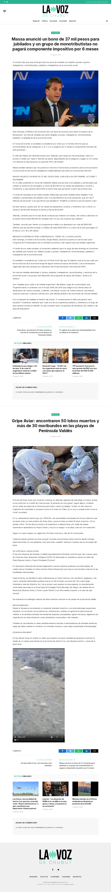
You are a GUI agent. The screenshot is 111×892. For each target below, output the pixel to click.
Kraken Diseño (69, 884)
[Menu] (4, 11)
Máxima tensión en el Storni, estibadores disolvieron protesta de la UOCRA (84, 801)
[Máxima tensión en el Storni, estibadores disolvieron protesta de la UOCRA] (85, 789)
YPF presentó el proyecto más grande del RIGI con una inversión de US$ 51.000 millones (84, 369)
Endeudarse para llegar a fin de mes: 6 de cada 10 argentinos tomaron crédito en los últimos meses (25, 369)
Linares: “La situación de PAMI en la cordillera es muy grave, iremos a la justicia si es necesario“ (54, 802)
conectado (39, 392)
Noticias (55, 414)
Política (45, 21)
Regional (36, 21)
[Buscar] (107, 21)
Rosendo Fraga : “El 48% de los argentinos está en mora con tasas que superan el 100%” (54, 369)
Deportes (72, 21)
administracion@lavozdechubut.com (55, 882)
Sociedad (63, 21)
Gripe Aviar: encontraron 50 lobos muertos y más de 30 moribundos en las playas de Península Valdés (34, 332)
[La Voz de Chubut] (55, 11)
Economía (53, 21)
